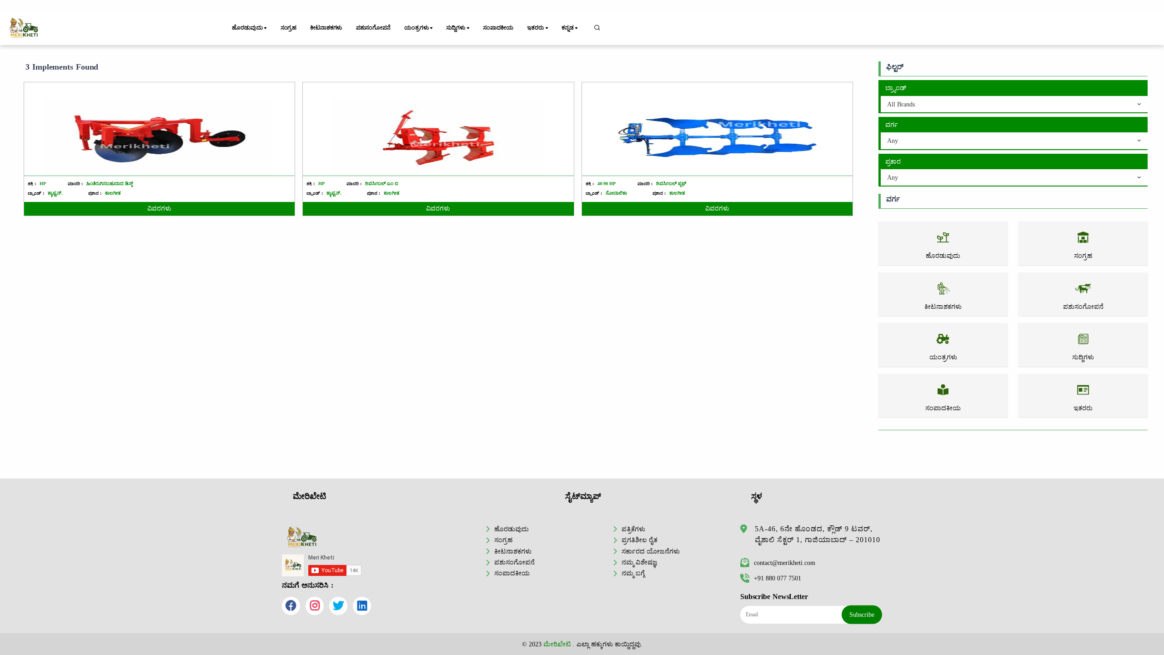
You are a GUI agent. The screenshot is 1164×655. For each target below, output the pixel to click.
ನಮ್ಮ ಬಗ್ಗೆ (633, 573)
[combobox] (1014, 104)
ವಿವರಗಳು (159, 208)
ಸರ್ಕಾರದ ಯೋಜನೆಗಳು (651, 551)
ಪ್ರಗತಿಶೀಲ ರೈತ (639, 540)
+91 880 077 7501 (777, 578)
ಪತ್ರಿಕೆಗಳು (633, 529)
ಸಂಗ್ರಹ (289, 28)
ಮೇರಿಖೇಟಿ (557, 644)
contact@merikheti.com (784, 562)
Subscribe (861, 614)
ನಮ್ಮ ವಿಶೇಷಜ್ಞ (639, 562)
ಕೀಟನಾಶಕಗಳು (326, 28)
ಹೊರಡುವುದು (511, 529)
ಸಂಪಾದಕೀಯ (498, 28)
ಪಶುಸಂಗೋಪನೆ (373, 28)
